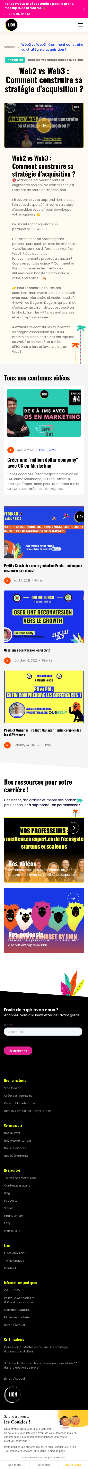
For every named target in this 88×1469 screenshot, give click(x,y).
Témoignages (14, 1261)
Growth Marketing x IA (19, 1103)
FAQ (7, 1223)
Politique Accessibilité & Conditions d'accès (19, 1300)
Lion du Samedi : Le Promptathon (27, 1111)
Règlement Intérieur (18, 1317)
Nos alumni (12, 1133)
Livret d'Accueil (14, 1325)
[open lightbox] (44, 125)
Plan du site (12, 1231)
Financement (13, 1216)
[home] (11, 25)
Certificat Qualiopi (17, 1310)
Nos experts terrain (17, 1141)
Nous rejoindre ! (15, 1148)
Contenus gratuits (17, 1185)
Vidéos (9, 1208)
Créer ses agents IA (18, 1096)
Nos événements (16, 1156)
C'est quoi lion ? (15, 1253)
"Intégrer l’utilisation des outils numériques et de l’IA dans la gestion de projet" (40, 1365)
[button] (80, 25)
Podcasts (10, 1201)
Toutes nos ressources (20, 1178)
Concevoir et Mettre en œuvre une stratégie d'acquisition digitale (36, 1349)
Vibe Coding (12, 1088)
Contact (10, 1268)
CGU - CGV (12, 1290)
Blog (7, 1193)
